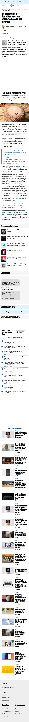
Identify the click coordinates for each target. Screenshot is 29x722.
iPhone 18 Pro (13, 1)
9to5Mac (18, 166)
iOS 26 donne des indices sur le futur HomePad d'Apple (20, 545)
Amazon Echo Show (16, 198)
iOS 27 (18, 1)
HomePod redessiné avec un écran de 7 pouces (14, 212)
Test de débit (4, 713)
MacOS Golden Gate (24, 1)
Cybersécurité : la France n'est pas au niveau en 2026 (13, 369)
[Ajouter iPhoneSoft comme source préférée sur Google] (14, 37)
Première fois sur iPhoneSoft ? (8, 687)
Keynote (2, 1)
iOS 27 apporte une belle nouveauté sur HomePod (21, 472)
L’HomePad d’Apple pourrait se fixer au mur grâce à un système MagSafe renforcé (21, 509)
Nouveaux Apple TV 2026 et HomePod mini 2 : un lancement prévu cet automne (21, 460)
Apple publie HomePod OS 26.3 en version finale (20, 534)
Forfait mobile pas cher (7, 711)
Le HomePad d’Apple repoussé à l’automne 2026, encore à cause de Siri (21, 522)
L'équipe (4, 692)
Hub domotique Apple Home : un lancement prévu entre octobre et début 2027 (20, 447)
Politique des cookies (6, 697)
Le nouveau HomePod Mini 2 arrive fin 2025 (20, 632)
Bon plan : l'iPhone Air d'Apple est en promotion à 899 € (13, 352)
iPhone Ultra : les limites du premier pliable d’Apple (14, 381)
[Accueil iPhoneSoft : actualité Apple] (2, 9)
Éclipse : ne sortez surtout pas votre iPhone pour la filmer (14, 357)
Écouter (5, 30)
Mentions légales (5, 700)
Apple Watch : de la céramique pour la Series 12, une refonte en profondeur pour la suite (14, 375)
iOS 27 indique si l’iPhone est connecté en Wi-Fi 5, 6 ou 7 (14, 392)
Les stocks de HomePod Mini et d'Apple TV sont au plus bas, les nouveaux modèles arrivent (21, 583)
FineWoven (11, 129)
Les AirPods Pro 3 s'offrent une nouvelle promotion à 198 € (13, 386)
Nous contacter (5, 708)
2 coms (24, 26)
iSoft (3, 689)
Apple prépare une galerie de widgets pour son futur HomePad (21, 434)
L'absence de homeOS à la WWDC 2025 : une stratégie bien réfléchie (20, 670)
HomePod (6, 9)
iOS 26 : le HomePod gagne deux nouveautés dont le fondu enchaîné (20, 656)
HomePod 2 (22, 97)
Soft (16, 5)
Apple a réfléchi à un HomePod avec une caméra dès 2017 (20, 496)
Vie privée (4, 695)
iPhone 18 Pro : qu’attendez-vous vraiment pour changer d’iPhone (14, 347)
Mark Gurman (11, 207)
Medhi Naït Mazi (10, 26)
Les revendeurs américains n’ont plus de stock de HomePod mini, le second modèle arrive (20, 558)
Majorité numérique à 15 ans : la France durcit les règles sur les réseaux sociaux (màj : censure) (14, 363)
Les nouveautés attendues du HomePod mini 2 (20, 611)
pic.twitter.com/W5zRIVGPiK (18, 161)
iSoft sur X (17, 713)
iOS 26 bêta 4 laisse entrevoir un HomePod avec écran (21, 644)
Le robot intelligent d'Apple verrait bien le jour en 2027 (21, 622)
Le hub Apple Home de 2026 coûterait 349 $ (21, 571)
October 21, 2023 (14, 163)
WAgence (17, 711)
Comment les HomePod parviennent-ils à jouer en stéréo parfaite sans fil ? (20, 484)
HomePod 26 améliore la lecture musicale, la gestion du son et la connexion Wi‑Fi (20, 598)
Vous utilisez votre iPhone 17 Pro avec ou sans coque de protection (14, 341)
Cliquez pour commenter (14, 312)
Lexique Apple (5, 716)
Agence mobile (18, 708)
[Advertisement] (14, 74)
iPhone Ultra (7, 1)
